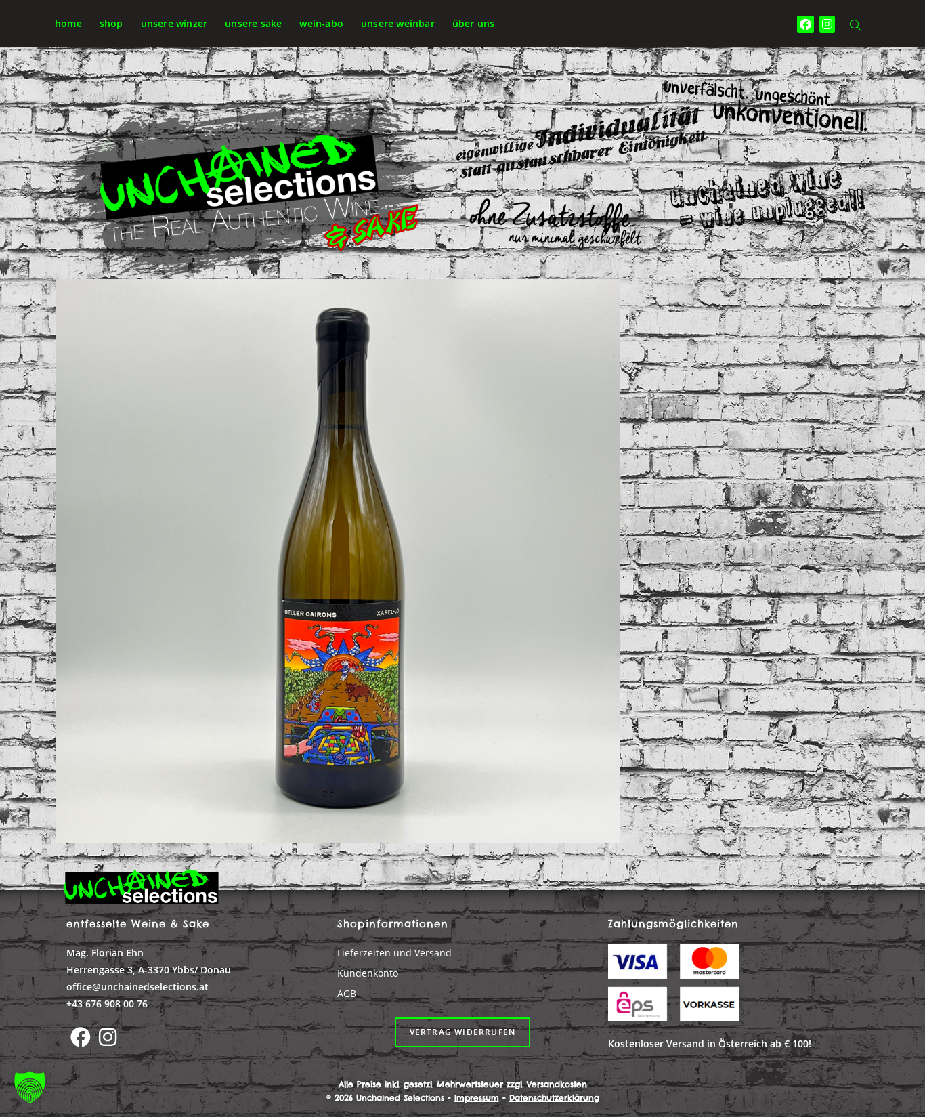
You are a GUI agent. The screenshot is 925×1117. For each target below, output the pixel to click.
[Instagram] (107, 1037)
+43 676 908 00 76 (107, 1003)
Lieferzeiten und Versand (394, 952)
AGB (346, 993)
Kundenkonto (367, 973)
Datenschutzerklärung (554, 1098)
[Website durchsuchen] (855, 26)
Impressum (476, 1098)
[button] (30, 1087)
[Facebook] (80, 1037)
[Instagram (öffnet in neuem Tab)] (827, 24)
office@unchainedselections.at (137, 986)
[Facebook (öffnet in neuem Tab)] (805, 24)
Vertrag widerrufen (463, 1032)
